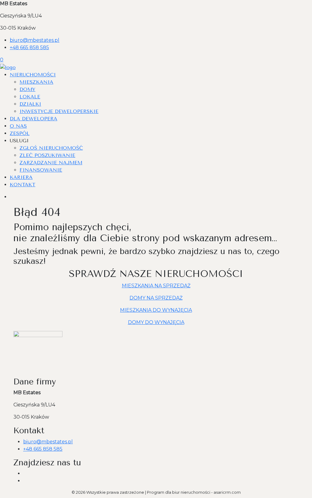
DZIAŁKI (30, 104)
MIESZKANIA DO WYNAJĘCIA (156, 310)
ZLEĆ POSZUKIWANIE (47, 155)
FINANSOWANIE (41, 170)
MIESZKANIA (36, 82)
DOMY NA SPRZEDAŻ (156, 298)
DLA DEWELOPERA (33, 119)
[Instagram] (25, 481)
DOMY (27, 89)
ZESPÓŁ (20, 133)
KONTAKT (22, 184)
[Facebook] (25, 473)
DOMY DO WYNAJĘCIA (156, 322)
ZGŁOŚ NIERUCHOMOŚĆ (51, 148)
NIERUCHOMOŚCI (33, 75)
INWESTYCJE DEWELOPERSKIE (59, 111)
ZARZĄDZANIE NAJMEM (51, 162)
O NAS (18, 126)
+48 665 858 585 (29, 47)
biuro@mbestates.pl (34, 40)
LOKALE (30, 97)
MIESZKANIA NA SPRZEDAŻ (156, 286)
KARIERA (21, 177)
